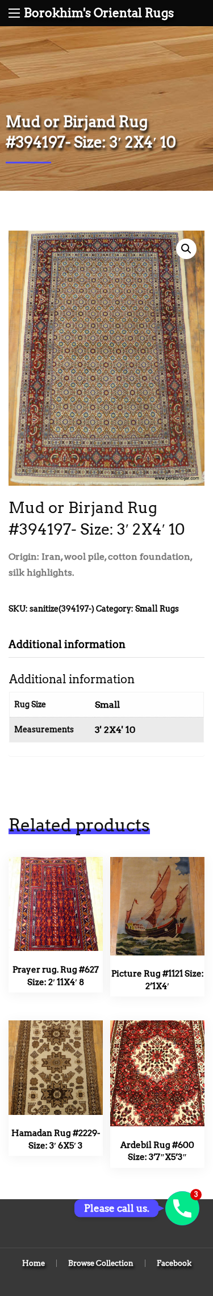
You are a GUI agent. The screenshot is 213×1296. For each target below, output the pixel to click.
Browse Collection (100, 1263)
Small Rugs (157, 608)
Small (107, 704)
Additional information (67, 644)
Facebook (174, 1263)
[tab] (75, 644)
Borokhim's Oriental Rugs (99, 13)
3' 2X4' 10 (115, 729)
